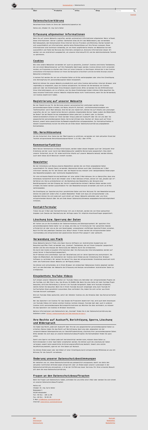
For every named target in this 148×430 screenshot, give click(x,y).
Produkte (58, 11)
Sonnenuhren (68, 5)
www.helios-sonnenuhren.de (51, 402)
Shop (98, 11)
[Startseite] (21, 5)
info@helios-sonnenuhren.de (49, 399)
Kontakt (112, 418)
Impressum (37, 421)
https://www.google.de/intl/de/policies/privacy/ (66, 313)
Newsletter (111, 421)
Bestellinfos (110, 423)
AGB (34, 418)
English (133, 15)
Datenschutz (38, 423)
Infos (77, 11)
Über (35, 11)
